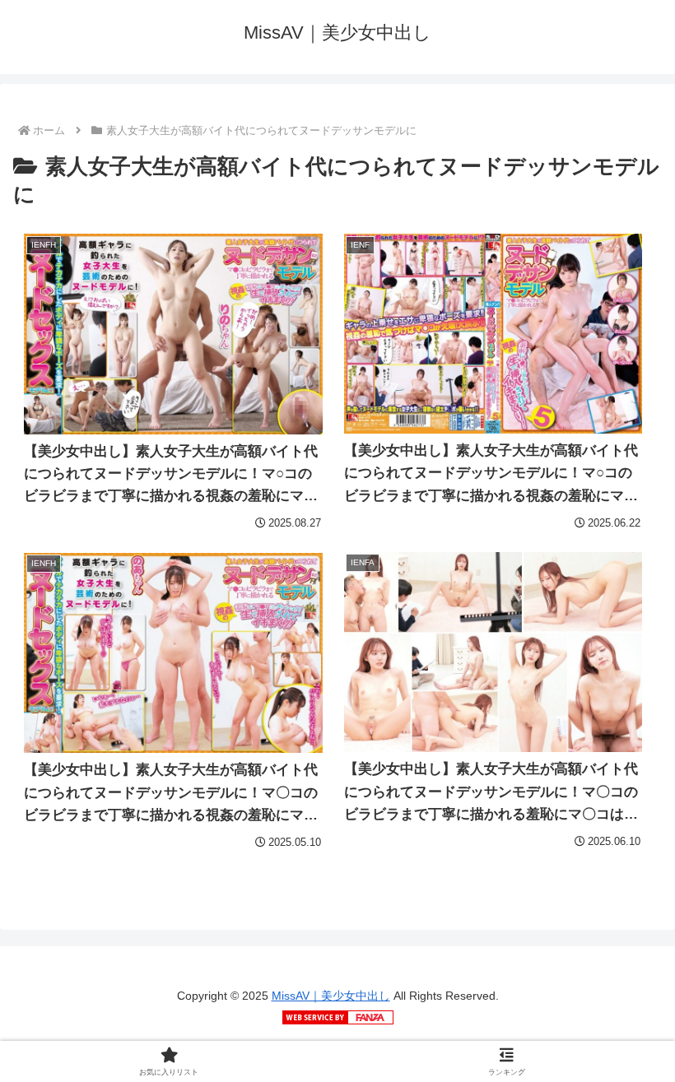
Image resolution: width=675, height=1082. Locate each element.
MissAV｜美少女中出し (331, 995)
